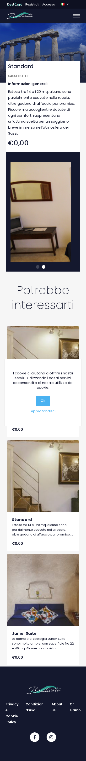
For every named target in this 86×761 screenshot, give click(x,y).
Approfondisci (43, 411)
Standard (22, 519)
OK (43, 400)
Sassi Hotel (18, 76)
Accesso (48, 4)
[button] (64, 4)
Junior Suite (24, 633)
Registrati (32, 4)
